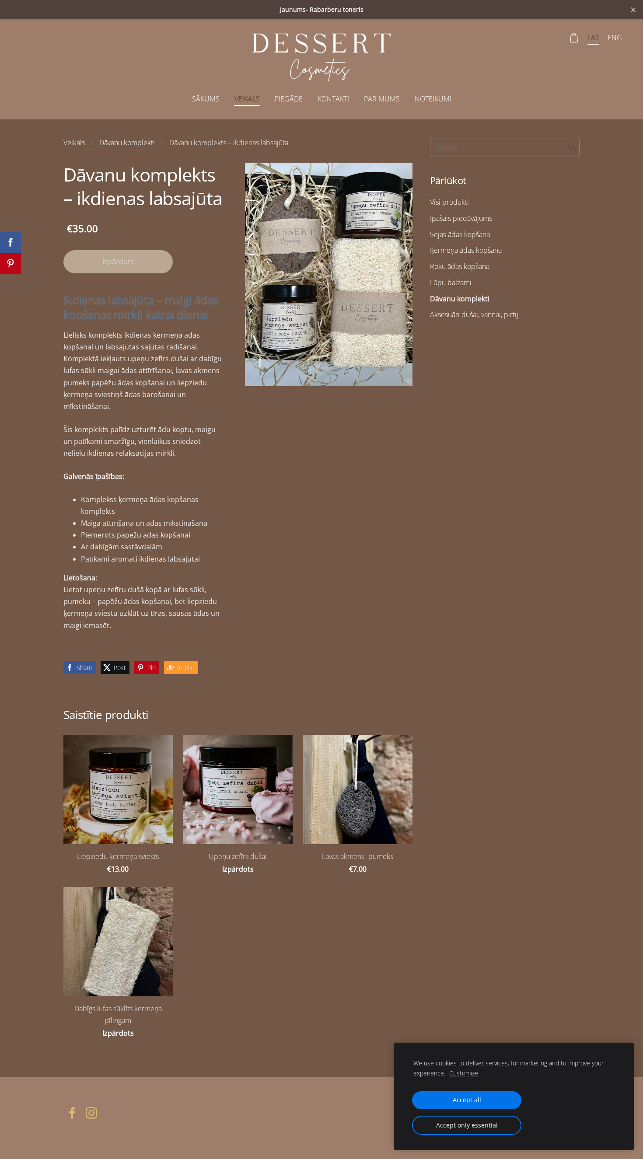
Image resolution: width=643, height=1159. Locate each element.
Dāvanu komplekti (127, 142)
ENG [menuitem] (615, 37)
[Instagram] (91, 1113)
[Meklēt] (572, 147)
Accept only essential (467, 1125)
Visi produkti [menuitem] (449, 202)
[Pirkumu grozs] (574, 38)
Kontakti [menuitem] (333, 99)
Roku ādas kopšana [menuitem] (459, 266)
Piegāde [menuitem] (289, 99)
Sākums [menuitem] (206, 99)
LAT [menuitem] (593, 37)
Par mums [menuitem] (382, 99)
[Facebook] (72, 1113)
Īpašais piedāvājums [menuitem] (461, 218)
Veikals (74, 142)
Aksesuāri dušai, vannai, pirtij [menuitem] (474, 314)
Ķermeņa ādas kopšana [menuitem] (466, 250)
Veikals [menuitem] (247, 99)
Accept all (467, 1100)
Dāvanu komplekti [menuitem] (459, 299)
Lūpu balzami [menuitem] (451, 282)
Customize (463, 1073)
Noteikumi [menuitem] (433, 99)
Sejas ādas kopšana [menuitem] (460, 234)
